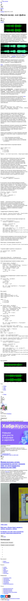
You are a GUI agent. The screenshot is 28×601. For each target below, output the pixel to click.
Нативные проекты (7, 591)
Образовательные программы (10, 592)
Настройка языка (4, 598)
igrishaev (2, 11)
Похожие (11, 542)
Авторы (5, 572)
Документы (6, 581)
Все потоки (5, 1)
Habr (8, 599)
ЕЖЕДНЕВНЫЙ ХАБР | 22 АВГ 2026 (9, 455)
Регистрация (6, 562)
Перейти (2, 451)
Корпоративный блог (8, 588)
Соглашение (6, 582)
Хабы (4, 569)
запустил (7, 471)
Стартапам (5, 593)
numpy (23, 55)
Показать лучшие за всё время (7, 545)
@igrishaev (9, 413)
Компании (5, 570)
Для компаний (6, 580)
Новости (5, 568)
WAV (2, 64)
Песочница (5, 573)
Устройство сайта (7, 577)
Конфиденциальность (8, 583)
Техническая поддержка (14, 598)
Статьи (5, 567)
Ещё (5, 536)
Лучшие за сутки (4, 542)
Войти (4, 561)
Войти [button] (2, 8)
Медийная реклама (7, 589)
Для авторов (6, 579)
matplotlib (14, 56)
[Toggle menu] (1, 1)
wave (24, 96)
